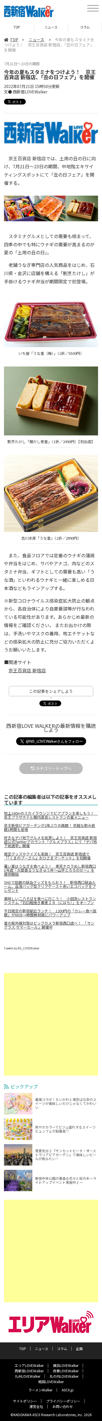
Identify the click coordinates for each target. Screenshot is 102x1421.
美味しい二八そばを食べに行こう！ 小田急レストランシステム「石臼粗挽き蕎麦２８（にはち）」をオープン (50, 901)
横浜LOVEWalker (65, 1365)
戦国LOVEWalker (51, 1381)
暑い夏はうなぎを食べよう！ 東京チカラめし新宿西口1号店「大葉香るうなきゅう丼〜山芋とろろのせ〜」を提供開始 (50, 870)
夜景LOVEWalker (65, 1370)
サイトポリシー (25, 1401)
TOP (17, 26)
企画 (79, 1348)
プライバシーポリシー (63, 1401)
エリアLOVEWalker (29, 1365)
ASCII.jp (68, 1389)
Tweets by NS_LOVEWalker (21, 948)
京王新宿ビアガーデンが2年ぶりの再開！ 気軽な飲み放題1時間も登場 (49, 828)
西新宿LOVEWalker (29, 1370)
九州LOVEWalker (27, 1376)
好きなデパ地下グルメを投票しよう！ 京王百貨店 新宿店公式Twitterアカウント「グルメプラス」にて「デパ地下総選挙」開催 (50, 842)
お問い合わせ (62, 1406)
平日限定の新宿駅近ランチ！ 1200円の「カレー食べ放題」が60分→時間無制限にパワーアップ (50, 913)
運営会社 (36, 1406)
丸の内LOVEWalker (64, 1376)
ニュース (50, 26)
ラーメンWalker (40, 1389)
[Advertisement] (51, 1024)
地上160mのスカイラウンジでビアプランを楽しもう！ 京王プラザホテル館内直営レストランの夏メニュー (51, 815)
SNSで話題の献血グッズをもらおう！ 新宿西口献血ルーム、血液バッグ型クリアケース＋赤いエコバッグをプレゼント (50, 886)
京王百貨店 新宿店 (27, 670)
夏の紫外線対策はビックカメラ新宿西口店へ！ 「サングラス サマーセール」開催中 (49, 925)
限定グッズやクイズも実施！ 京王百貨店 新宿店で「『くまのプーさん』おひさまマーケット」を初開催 (47, 856)
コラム (85, 26)
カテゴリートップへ (53, 768)
